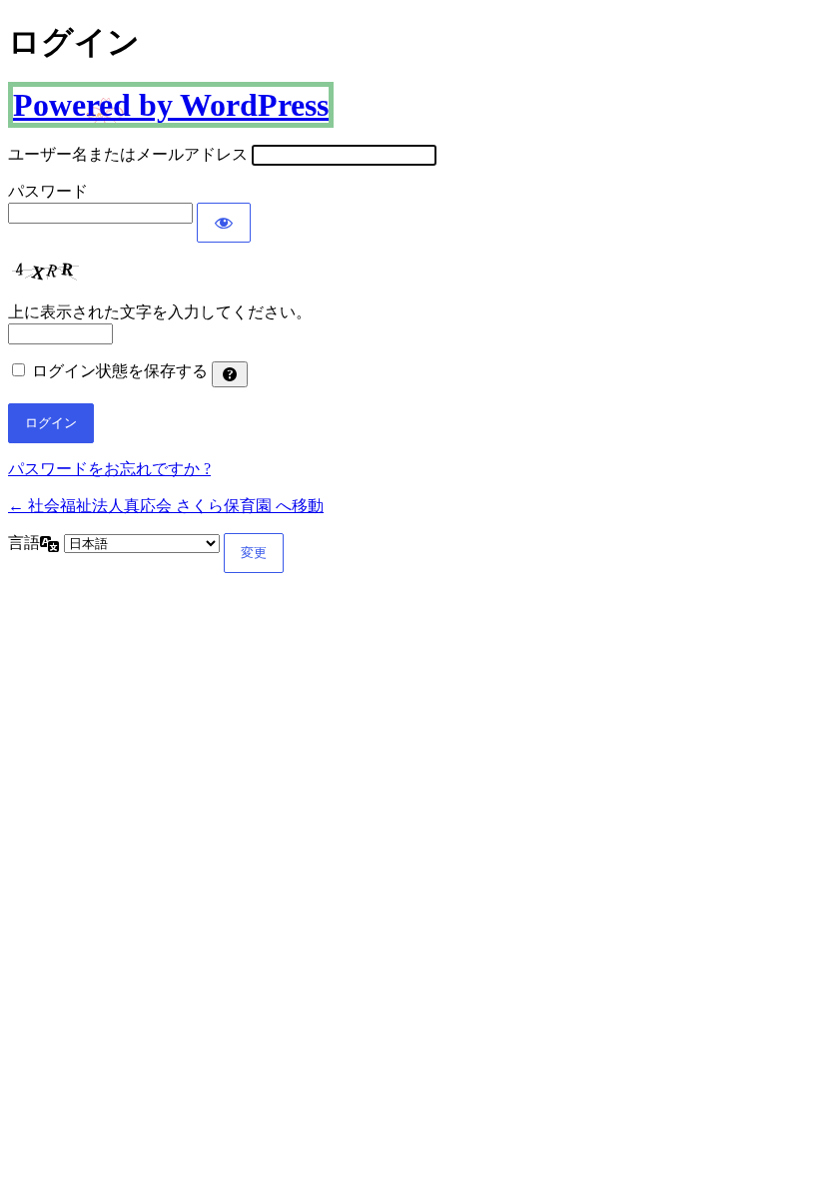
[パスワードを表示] (224, 223)
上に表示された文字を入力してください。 (160, 311)
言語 (24, 542)
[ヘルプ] (230, 374)
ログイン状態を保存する (120, 370)
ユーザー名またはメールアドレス (128, 154)
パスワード (48, 191)
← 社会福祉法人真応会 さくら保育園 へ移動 (166, 505)
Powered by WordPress (171, 105)
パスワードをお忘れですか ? (109, 468)
